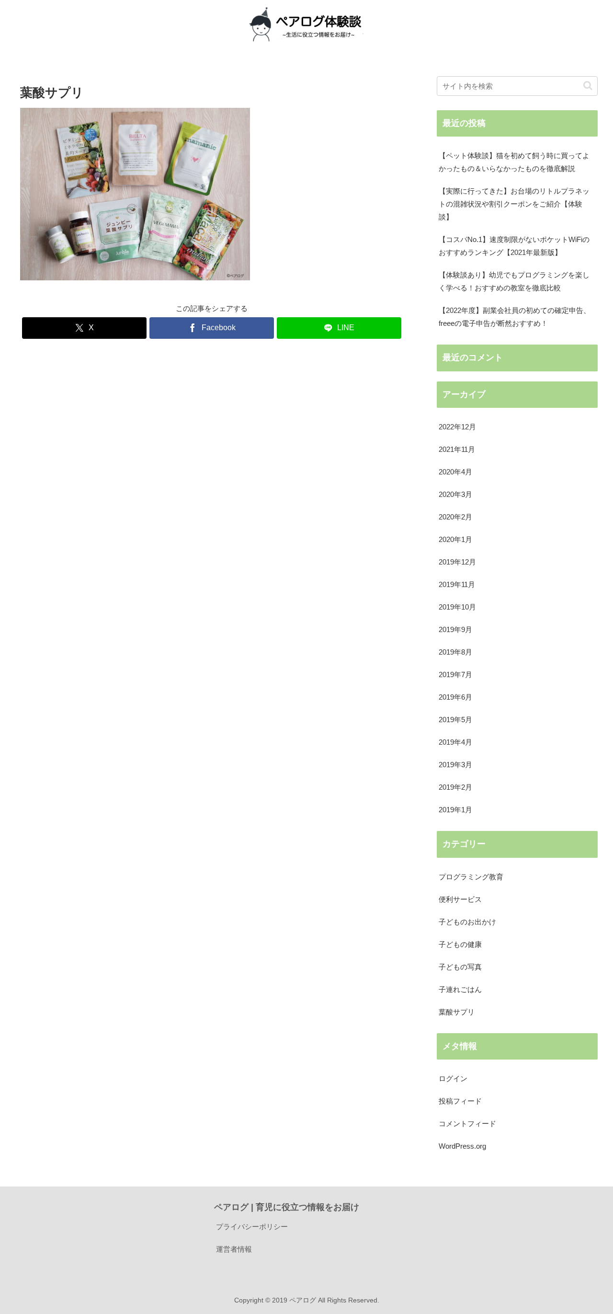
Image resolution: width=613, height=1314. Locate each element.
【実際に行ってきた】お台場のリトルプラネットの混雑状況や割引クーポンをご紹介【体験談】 (514, 204)
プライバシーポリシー (252, 1226)
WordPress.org (462, 1146)
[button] (587, 85)
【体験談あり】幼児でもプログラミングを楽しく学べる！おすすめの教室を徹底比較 (514, 281)
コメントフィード (467, 1123)
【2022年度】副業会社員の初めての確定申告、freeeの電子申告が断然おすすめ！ (514, 316)
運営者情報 (234, 1249)
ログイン (453, 1078)
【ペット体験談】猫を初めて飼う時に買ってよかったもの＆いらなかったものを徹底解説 (514, 162)
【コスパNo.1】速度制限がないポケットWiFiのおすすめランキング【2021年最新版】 (514, 245)
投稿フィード (460, 1101)
